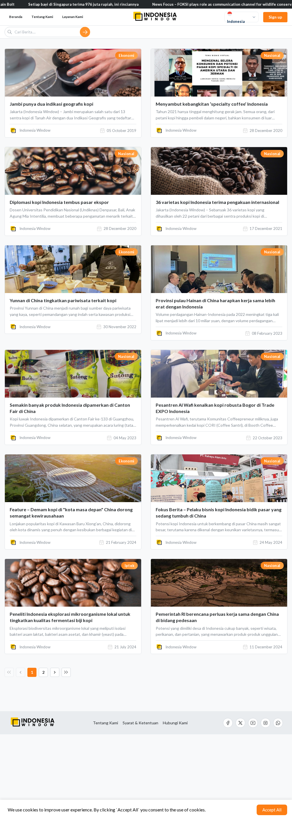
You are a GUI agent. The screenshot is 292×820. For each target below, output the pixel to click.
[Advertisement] (146, 777)
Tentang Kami (105, 723)
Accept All (271, 809)
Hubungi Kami (175, 723)
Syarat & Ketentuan (140, 723)
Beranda (15, 17)
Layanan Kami (72, 17)
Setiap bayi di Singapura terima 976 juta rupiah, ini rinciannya (56, 4)
